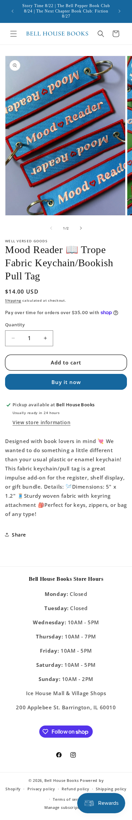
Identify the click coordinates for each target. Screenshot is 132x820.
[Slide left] (51, 228)
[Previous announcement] (12, 11)
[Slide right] (80, 228)
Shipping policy (111, 788)
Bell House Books (61, 780)
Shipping (13, 300)
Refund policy (75, 788)
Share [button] (19, 534)
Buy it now (66, 382)
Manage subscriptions (66, 807)
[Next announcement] (119, 11)
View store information (41, 422)
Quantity (15, 325)
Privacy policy (41, 788)
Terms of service (69, 799)
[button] (13, 33)
